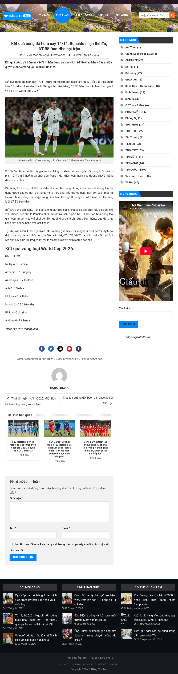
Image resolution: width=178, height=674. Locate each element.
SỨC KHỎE (131, 124)
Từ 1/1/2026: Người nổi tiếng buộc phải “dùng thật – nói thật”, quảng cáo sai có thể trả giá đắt (36, 620)
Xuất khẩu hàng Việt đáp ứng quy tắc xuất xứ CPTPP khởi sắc (154, 618)
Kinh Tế (130, 98)
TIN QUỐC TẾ (84, 15)
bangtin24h (59, 55)
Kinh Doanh (132, 92)
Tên (13, 528)
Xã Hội (129, 182)
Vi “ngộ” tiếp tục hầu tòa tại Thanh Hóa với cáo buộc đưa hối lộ (36, 638)
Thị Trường (132, 137)
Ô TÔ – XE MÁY (134, 105)
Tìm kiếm (124, 308)
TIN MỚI (44, 15)
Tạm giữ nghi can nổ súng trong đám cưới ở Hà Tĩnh (154, 633)
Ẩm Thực (130, 47)
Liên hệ (103, 15)
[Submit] (172, 15)
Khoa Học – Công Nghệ (139, 86)
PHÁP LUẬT (132, 111)
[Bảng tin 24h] (17, 15)
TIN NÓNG (121, 15)
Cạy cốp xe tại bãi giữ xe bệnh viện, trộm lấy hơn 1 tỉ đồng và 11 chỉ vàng (36, 600)
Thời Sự (130, 144)
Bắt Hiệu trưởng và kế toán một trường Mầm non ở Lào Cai (95, 618)
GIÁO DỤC (131, 79)
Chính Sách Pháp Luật (139, 53)
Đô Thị (129, 66)
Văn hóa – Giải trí (135, 176)
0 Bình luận (92, 55)
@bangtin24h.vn (138, 337)
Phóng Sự (131, 118)
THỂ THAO (62, 15)
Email (66, 528)
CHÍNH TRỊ (132, 60)
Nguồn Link (30, 328)
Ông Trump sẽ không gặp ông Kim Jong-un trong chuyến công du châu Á (95, 635)
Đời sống (130, 73)
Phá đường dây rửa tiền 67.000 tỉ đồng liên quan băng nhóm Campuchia (154, 600)
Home (20, 358)
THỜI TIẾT (131, 150)
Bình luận (16, 498)
